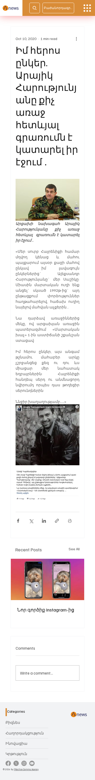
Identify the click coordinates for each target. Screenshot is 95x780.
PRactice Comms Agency (26, 769)
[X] (16, 763)
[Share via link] (56, 520)
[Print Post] (69, 520)
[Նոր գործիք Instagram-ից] (47, 579)
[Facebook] (8, 763)
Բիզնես (13, 722)
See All (74, 549)
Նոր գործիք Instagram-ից (45, 610)
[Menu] (87, 8)
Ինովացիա (16, 743)
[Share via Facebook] (18, 520)
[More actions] (76, 38)
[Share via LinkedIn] (43, 520)
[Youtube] (32, 763)
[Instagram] (24, 763)
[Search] (34, 8)
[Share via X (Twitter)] (31, 520)
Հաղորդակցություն (25, 733)
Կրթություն (16, 753)
